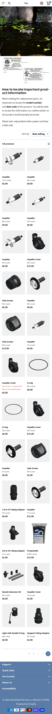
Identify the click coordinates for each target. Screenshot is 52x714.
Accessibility (9, 688)
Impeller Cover (34, 259)
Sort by (25, 133)
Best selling (39, 133)
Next (48, 653)
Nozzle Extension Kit (11, 592)
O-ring (30, 383)
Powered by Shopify (26, 703)
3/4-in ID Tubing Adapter (13, 550)
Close (9, 3)
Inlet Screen (7, 300)
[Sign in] (41, 3)
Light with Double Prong (13, 633)
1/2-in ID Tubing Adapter (13, 509)
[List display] (49, 144)
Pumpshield (32, 550)
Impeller (6, 177)
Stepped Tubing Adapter (38, 633)
